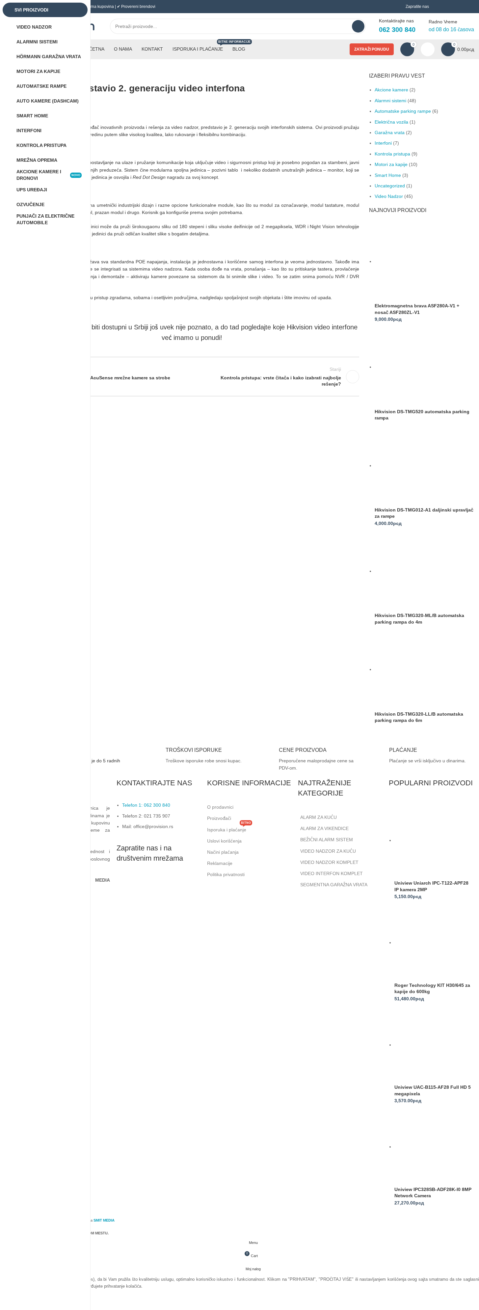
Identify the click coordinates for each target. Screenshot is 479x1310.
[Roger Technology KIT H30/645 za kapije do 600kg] (433, 942)
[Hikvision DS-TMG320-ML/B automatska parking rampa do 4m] (416, 571)
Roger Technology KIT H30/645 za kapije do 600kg (432, 988)
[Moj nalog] (427, 49)
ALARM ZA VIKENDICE (324, 828)
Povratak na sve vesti (192, 376)
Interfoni (383, 143)
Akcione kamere (391, 89)
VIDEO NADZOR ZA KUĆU (328, 851)
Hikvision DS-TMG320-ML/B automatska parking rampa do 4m (419, 619)
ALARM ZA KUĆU (318, 817)
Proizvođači (219, 818)
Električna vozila (391, 122)
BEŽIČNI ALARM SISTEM (326, 839)
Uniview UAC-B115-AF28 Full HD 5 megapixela (432, 1090)
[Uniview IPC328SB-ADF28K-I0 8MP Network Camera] (433, 1146)
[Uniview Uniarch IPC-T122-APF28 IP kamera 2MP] (433, 840)
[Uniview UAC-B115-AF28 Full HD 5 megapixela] (433, 1044)
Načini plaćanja (223, 852)
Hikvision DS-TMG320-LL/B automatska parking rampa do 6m (419, 717)
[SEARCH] (358, 26)
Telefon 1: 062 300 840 (146, 805)
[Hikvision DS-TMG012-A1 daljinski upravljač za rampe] (416, 465)
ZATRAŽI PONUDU (371, 49)
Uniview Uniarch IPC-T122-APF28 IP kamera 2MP (431, 886)
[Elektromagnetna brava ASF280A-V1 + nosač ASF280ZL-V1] (416, 261)
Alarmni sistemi (390, 100)
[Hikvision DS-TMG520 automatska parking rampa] (416, 366)
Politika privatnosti (226, 874)
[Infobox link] (192, 757)
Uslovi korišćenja (224, 841)
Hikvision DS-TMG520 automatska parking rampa (422, 415)
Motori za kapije (391, 164)
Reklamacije (219, 863)
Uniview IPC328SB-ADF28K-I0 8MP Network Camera (432, 1193)
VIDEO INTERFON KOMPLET (331, 873)
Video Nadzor (389, 196)
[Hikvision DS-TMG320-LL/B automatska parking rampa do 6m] (416, 669)
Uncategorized (390, 185)
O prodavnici (220, 807)
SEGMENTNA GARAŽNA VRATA (333, 884)
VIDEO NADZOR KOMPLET (329, 862)
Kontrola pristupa (392, 153)
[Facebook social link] (123, 883)
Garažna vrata (390, 132)
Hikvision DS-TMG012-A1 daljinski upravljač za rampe (424, 513)
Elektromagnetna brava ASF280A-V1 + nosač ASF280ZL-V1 (417, 309)
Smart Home (388, 175)
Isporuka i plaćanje (229, 828)
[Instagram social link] (139, 883)
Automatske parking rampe (403, 111)
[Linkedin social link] (156, 883)
